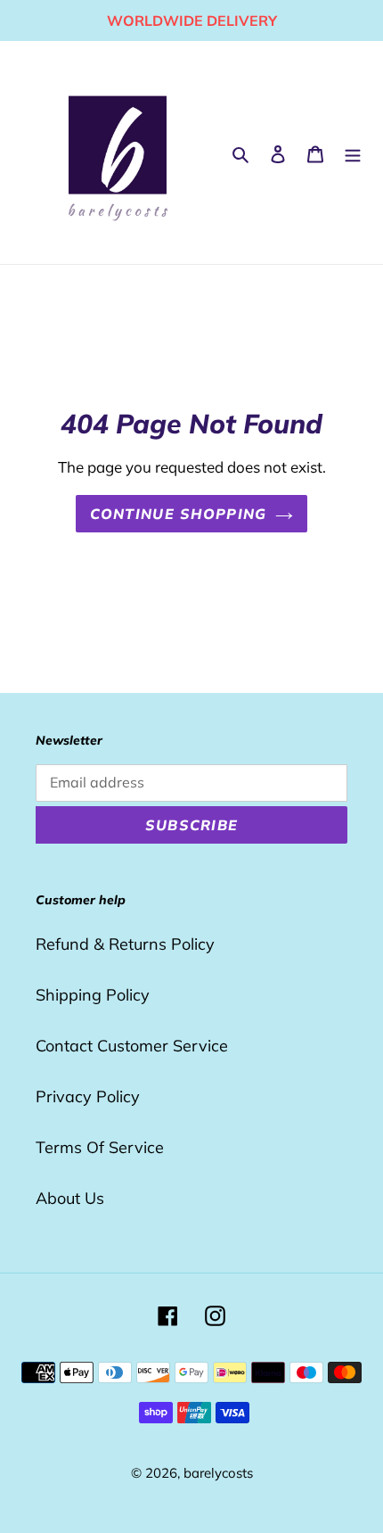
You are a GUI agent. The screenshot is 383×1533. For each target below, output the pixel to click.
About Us (70, 1198)
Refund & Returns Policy (125, 944)
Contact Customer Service (132, 1045)
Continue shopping (178, 514)
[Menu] (352, 153)
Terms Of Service (100, 1147)
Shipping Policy (93, 995)
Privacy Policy (88, 1096)
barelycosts (218, 1472)
